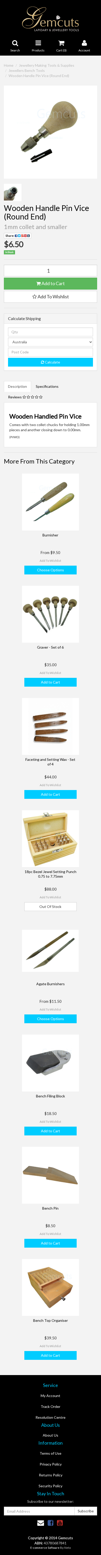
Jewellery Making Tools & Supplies (46, 65)
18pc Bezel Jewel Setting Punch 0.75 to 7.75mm (50, 873)
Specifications (47, 386)
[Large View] (12, 192)
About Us (50, 1435)
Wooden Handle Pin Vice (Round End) (39, 75)
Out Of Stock (50, 906)
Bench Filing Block (50, 1096)
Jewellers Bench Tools (27, 70)
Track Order (50, 1406)
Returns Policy (50, 1475)
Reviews (15, 397)
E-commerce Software (45, 1547)
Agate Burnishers (50, 984)
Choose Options (50, 570)
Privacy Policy (51, 1464)
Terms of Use (50, 1453)
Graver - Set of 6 (50, 647)
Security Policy (50, 1486)
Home (8, 65)
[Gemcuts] (50, 18)
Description (17, 386)
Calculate (52, 362)
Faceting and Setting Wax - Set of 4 (50, 761)
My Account (50, 1395)
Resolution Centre (50, 1417)
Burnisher (50, 535)
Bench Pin (50, 1208)
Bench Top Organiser (50, 1320)
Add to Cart (53, 283)
